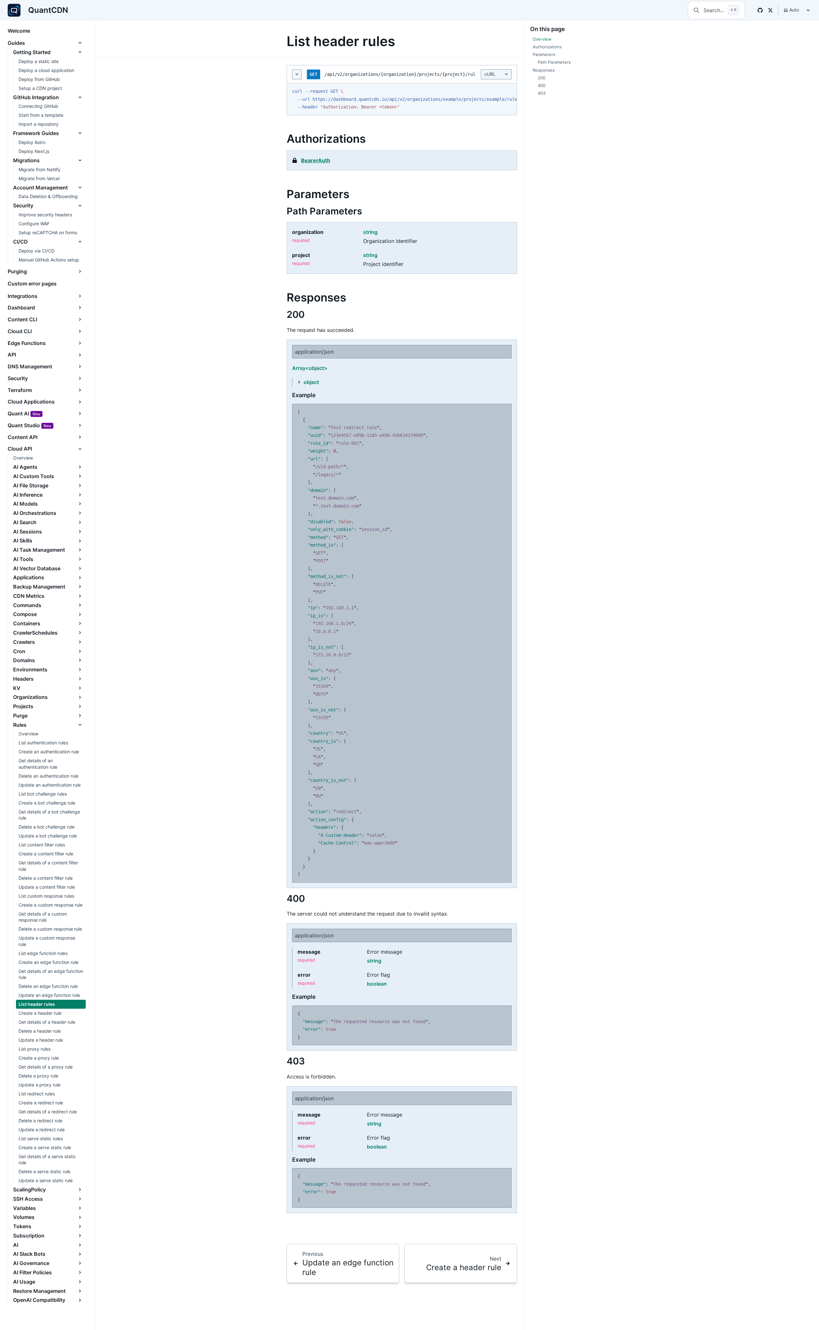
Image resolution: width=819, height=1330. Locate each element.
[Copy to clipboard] (509, 91)
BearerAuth (315, 160)
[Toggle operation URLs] (297, 74)
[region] (402, 99)
